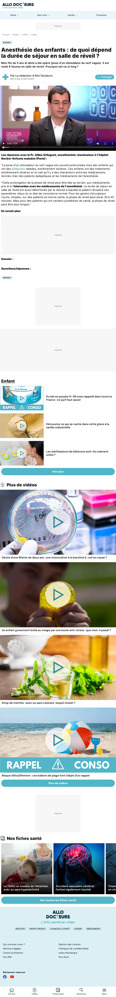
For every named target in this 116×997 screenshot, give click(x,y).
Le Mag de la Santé (59, 928)
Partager (106, 77)
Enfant (25, 34)
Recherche (81, 994)
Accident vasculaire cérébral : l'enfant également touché (75, 888)
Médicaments (93, 928)
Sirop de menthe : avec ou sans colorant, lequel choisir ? (39, 703)
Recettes (20, 928)
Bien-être (42, 15)
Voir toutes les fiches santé (58, 900)
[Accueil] (58, 916)
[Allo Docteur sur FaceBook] (5, 976)
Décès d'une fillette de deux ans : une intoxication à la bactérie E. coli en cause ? (54, 557)
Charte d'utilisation (13, 952)
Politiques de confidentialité (74, 948)
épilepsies (18, 168)
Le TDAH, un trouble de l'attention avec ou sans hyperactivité (26, 888)
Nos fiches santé (24, 838)
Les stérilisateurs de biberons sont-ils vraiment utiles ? (77, 453)
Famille (71, 15)
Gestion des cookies (70, 944)
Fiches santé (58, 994)
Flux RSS (7, 957)
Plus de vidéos (22, 484)
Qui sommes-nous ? (14, 944)
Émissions (101, 15)
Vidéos (35, 994)
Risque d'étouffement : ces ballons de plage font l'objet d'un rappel (46, 775)
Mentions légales (12, 948)
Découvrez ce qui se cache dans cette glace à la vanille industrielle (77, 425)
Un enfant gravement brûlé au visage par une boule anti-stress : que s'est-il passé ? (56, 630)
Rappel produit (37, 928)
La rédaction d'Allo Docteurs (34, 75)
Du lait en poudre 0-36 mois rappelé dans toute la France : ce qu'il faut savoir (79, 398)
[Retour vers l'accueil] (58, 5)
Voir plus (58, 471)
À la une (11, 994)
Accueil (5, 34)
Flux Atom (64, 957)
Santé (13, 15)
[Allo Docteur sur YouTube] (12, 976)
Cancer (78, 928)
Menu (104, 994)
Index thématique (68, 952)
